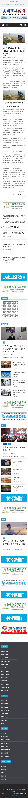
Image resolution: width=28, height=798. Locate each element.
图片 (9, 444)
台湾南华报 (4, 680)
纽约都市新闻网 (5, 684)
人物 (4, 342)
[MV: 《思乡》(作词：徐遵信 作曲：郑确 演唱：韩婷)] (14, 528)
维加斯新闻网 (4, 677)
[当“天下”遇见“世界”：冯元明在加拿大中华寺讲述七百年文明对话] (6, 365)
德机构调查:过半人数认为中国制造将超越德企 (14, 245)
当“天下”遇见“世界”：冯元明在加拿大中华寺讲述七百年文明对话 (19, 364)
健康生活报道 (4, 664)
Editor (14, 57)
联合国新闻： (22, 191)
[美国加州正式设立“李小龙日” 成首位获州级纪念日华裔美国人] (6, 383)
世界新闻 (5, 44)
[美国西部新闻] (3, 25)
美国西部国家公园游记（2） (18, 462)
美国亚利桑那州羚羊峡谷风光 (19, 478)
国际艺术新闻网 (5, 671)
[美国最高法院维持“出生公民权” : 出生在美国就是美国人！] (6, 393)
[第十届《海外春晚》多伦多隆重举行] (14, 435)
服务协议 (3, 776)
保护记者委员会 (5, 710)
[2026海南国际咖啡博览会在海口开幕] (6, 374)
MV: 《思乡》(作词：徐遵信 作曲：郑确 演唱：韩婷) (14, 542)
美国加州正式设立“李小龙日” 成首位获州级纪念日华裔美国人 (19, 382)
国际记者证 (4, 700)
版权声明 (3, 779)
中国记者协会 (4, 713)
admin (13, 354)
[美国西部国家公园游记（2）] (6, 463)
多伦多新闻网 (4, 658)
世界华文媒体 (4, 651)
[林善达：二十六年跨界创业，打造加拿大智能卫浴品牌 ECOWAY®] (14, 333)
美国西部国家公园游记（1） (18, 470)
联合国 (3, 723)
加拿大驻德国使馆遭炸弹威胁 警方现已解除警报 (14, 259)
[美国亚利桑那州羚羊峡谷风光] (6, 480)
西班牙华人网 (4, 690)
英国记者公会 (4, 717)
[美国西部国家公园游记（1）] (6, 471)
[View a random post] (25, 25)
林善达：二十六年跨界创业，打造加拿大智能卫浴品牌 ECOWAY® (14, 349)
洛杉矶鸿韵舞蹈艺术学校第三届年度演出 (19, 487)
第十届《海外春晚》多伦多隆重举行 (14, 448)
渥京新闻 (3, 667)
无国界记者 (4, 720)
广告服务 (3, 772)
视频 (4, 537)
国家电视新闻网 (5, 687)
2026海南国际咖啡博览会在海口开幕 (19, 373)
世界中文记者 (4, 654)
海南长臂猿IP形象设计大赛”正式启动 (15, 222)
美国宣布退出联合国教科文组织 (14, 233)
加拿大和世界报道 (5, 661)
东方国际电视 (4, 736)
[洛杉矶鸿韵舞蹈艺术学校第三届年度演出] (6, 488)
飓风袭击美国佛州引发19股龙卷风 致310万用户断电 (14, 217)
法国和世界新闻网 (5, 740)
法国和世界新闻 (5, 674)
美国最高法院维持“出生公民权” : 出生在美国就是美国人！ (19, 392)
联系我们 (3, 769)
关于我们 (3, 766)
